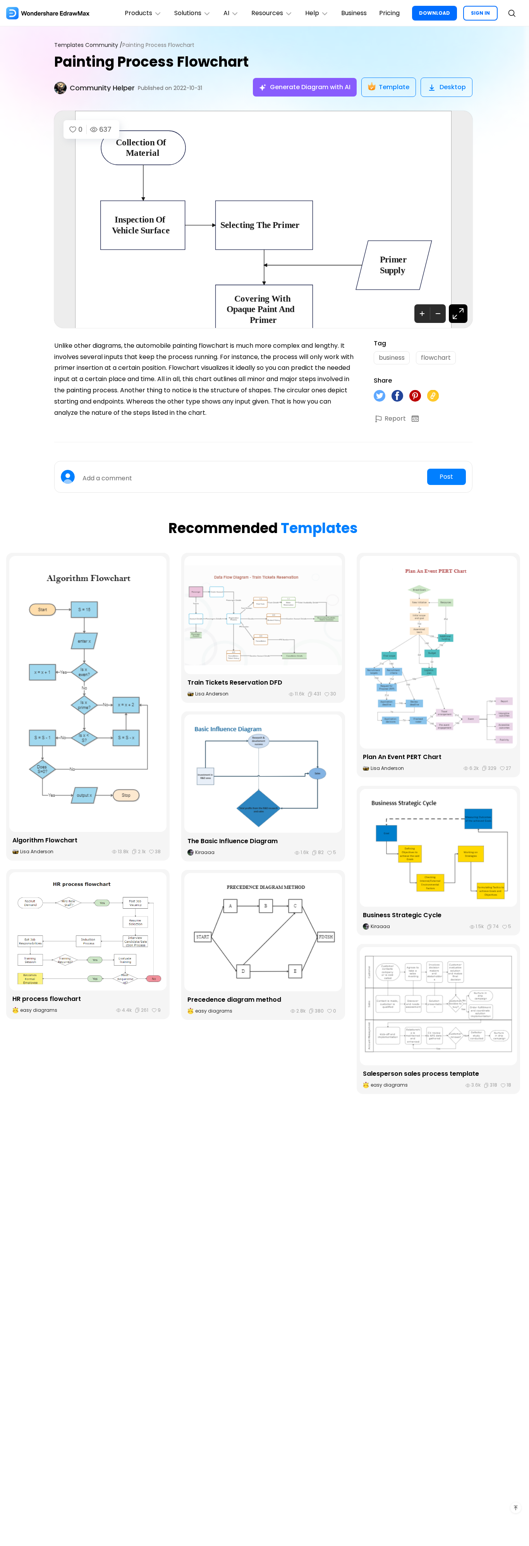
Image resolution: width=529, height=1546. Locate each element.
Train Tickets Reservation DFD (234, 682)
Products (138, 13)
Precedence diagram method (234, 999)
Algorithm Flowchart (44, 840)
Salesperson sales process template (421, 1073)
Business (354, 13)
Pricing (389, 13)
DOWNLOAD (434, 13)
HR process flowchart (46, 998)
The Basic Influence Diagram (232, 841)
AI (226, 13)
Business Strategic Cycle (402, 915)
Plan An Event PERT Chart (402, 756)
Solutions (187, 13)
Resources (267, 13)
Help (312, 13)
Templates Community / (88, 45)
